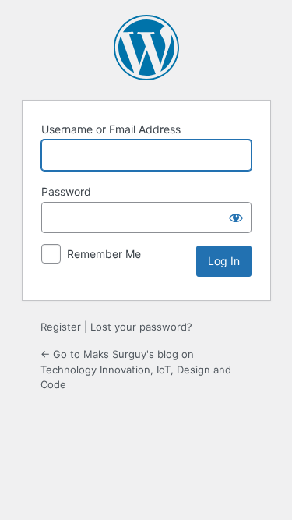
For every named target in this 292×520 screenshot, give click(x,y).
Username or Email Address (111, 129)
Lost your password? (141, 326)
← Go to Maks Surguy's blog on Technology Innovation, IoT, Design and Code (135, 369)
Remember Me (104, 253)
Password (66, 191)
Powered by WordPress (146, 47)
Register (60, 326)
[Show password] (236, 217)
